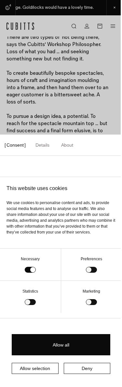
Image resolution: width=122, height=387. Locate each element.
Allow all (61, 344)
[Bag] (99, 26)
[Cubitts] (20, 26)
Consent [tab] (15, 145)
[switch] (91, 270)
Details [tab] (42, 145)
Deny (87, 368)
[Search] (73, 26)
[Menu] (112, 26)
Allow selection (35, 368)
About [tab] (67, 145)
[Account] (86, 26)
